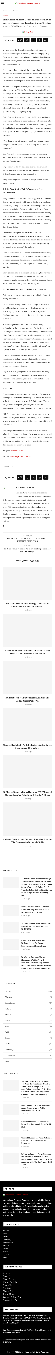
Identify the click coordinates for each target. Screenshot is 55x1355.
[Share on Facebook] (27, 40)
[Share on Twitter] (33, 40)
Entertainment (28, 1003)
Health (28, 1021)
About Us (6, 1273)
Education (28, 997)
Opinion (6, 1255)
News (28, 1026)
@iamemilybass (17, 451)
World (28, 1061)
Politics (28, 1032)
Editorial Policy (9, 1291)
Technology (28, 1050)
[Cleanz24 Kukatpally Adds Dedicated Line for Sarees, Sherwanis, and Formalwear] (27, 724)
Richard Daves (16, 26)
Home (5, 11)
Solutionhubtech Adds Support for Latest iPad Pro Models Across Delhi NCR (36, 926)
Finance (28, 1015)
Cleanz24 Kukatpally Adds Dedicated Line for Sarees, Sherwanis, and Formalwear (33, 943)
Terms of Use (8, 1285)
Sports (28, 1044)
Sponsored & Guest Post (12, 1297)
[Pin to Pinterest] (39, 40)
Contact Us (7, 1276)
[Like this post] (21, 40)
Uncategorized (28, 1055)
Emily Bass (8, 466)
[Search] (52, 3)
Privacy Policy (8, 1279)
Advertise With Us (10, 1282)
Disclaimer (7, 1288)
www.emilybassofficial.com (20, 456)
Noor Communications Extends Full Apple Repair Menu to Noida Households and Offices (35, 909)
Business (16, 11)
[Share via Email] (45, 40)
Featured (28, 1009)
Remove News (8, 1294)
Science (28, 1038)
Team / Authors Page (10, 1300)
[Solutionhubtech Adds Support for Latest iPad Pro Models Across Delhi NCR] (27, 677)
